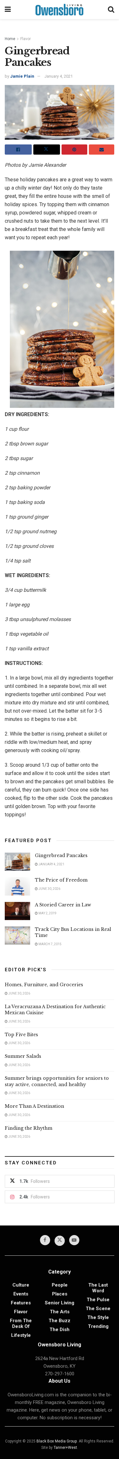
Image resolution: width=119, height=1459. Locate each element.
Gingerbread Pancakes (61, 855)
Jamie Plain (22, 76)
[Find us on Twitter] (60, 1241)
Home (10, 39)
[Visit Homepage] (59, 9)
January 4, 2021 (58, 76)
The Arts (59, 1312)
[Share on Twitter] (46, 149)
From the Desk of (21, 1323)
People (60, 1285)
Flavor (25, 39)
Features (21, 1303)
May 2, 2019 (47, 913)
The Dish (59, 1329)
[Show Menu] (8, 9)
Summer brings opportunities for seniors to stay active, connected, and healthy (57, 1081)
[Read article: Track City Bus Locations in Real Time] (17, 935)
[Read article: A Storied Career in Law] (17, 911)
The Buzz (59, 1320)
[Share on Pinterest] (74, 149)
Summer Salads (23, 1056)
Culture (20, 1285)
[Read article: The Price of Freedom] (17, 886)
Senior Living (59, 1303)
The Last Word (98, 1288)
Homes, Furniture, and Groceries (44, 985)
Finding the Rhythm (28, 1128)
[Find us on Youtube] (74, 1240)
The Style (98, 1317)
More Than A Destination (34, 1106)
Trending (98, 1326)
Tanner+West (65, 1447)
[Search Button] (111, 9)
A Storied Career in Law (63, 905)
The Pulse (98, 1299)
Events (20, 1294)
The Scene (98, 1308)
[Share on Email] (102, 149)
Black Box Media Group (56, 1441)
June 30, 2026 (49, 888)
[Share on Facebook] (18, 149)
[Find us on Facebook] (45, 1240)
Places (59, 1294)
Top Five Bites (21, 1034)
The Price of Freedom (61, 880)
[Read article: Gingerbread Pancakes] (17, 862)
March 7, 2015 (50, 944)
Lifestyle (21, 1335)
